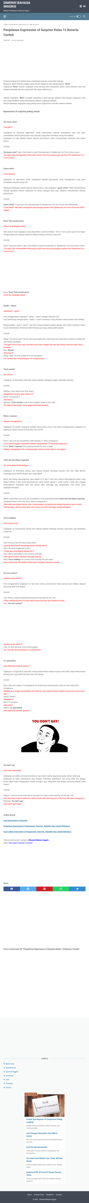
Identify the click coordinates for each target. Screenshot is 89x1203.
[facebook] (11, 889)
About (29, 1195)
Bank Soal (10, 1064)
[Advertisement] (44, 60)
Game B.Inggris (12, 1072)
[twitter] (28, 889)
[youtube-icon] (84, 6)
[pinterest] (44, 889)
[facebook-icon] (81, 6)
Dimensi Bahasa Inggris (16, 4)
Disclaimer (50, 1195)
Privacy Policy (39, 1195)
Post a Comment (17, 40)
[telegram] (77, 889)
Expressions (11, 1068)
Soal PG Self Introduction (36, 1147)
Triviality (9, 1083)
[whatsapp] (61, 889)
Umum (8, 1087)
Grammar (10, 1076)
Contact (59, 1195)
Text (7, 1079)
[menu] (6, 16)
